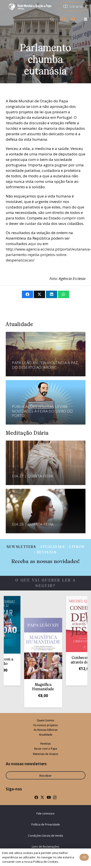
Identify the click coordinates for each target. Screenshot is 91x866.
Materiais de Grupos (45, 754)
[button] (52, 19)
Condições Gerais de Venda (45, 836)
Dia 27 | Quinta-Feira (32, 475)
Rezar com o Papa (45, 748)
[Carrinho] (72, 18)
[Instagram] (55, 797)
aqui (32, 243)
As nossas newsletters (26, 763)
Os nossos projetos (45, 725)
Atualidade (45, 734)
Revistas (45, 743)
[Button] (63, 19)
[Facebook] (36, 797)
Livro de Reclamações (45, 846)
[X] (42, 797)
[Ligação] (45, 554)
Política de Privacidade (45, 824)
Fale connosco (45, 813)
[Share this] (27, 294)
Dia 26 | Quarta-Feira (32, 524)
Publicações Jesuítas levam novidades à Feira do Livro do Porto (42, 411)
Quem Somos (45, 720)
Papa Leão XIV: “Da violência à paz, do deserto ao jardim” (45, 365)
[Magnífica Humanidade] (34, 648)
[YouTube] (49, 797)
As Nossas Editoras (46, 730)
